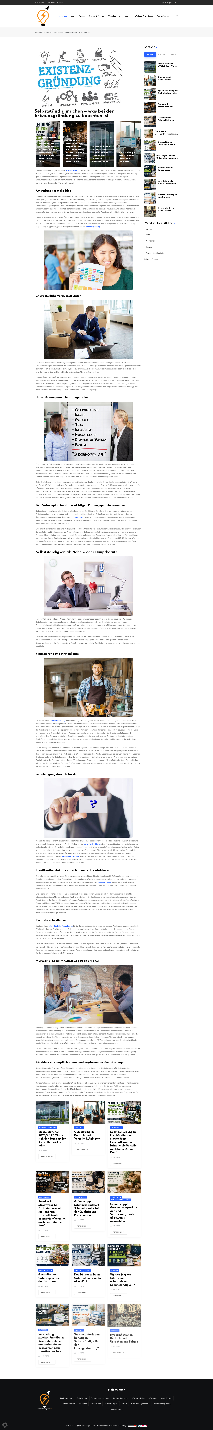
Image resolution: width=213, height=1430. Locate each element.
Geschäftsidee (166, 1398)
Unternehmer (116, 1409)
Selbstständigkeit (73, 170)
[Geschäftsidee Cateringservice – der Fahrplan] (150, 145)
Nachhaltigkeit (96, 1404)
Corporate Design (104, 882)
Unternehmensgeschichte (140, 1404)
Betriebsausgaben (66, 1398)
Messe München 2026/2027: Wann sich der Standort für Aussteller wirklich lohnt (52, 1139)
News (73, 16)
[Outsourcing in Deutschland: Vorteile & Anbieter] (150, 80)
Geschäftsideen (163, 16)
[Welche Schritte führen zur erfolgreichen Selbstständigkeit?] (150, 171)
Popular (161, 54)
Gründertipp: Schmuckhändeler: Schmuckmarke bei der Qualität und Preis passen (86, 1208)
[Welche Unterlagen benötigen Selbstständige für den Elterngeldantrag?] (150, 198)
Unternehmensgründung (162, 1404)
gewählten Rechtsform (92, 844)
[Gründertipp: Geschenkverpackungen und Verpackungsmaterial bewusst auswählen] (148, 133)
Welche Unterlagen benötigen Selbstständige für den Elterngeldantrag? (87, 1341)
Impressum (90, 1426)
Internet (149, 247)
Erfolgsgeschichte (138, 1398)
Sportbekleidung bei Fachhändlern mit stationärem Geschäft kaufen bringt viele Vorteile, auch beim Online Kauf (101, 150)
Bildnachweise (102, 1426)
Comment (173, 54)
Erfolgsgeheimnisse (120, 1398)
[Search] (177, 16)
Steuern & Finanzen (97, 16)
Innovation (83, 1404)
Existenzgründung (93, 227)
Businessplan (78, 517)
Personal (127, 16)
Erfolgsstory (153, 1398)
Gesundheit (150, 241)
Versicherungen (114, 16)
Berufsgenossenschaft (70, 856)
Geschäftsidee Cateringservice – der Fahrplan (50, 1278)
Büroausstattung (58, 721)
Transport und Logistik (155, 253)
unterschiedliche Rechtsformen (61, 926)
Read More (45, 1156)
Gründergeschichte (69, 1404)
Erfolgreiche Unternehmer (100, 1398)
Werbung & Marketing (144, 16)
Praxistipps (39, 3)
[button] (5, 1425)
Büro (148, 235)
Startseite (63, 16)
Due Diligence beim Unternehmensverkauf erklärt (87, 1278)
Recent (150, 54)
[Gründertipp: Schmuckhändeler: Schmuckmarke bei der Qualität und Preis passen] (150, 121)
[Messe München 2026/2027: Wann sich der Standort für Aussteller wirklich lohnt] (150, 67)
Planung (82, 16)
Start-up (124, 1404)
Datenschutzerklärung (117, 1426)
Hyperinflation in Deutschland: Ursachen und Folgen (124, 1337)
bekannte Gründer (55, 3)
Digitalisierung (82, 1398)
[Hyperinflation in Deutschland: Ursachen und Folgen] (150, 211)
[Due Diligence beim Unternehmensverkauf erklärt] (149, 158)
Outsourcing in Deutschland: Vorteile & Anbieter (87, 1135)
